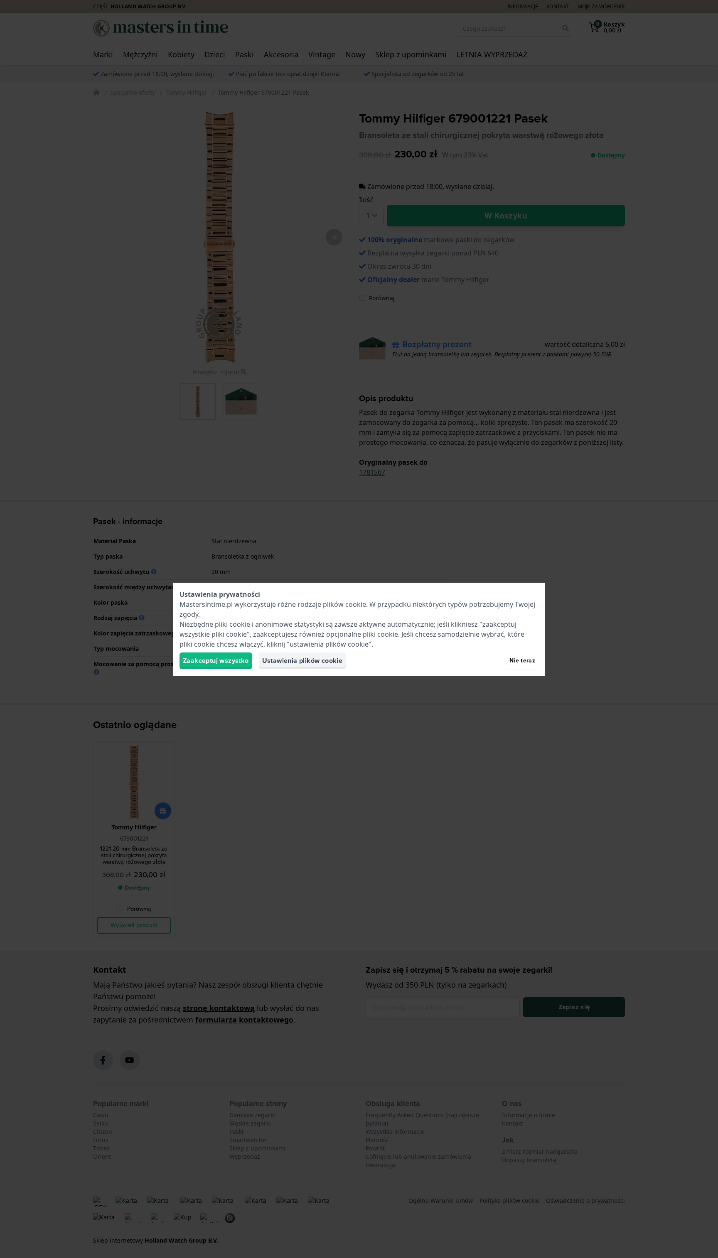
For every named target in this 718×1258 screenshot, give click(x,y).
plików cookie (344, 604)
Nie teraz (522, 660)
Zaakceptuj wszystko (216, 660)
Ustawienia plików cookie (302, 660)
